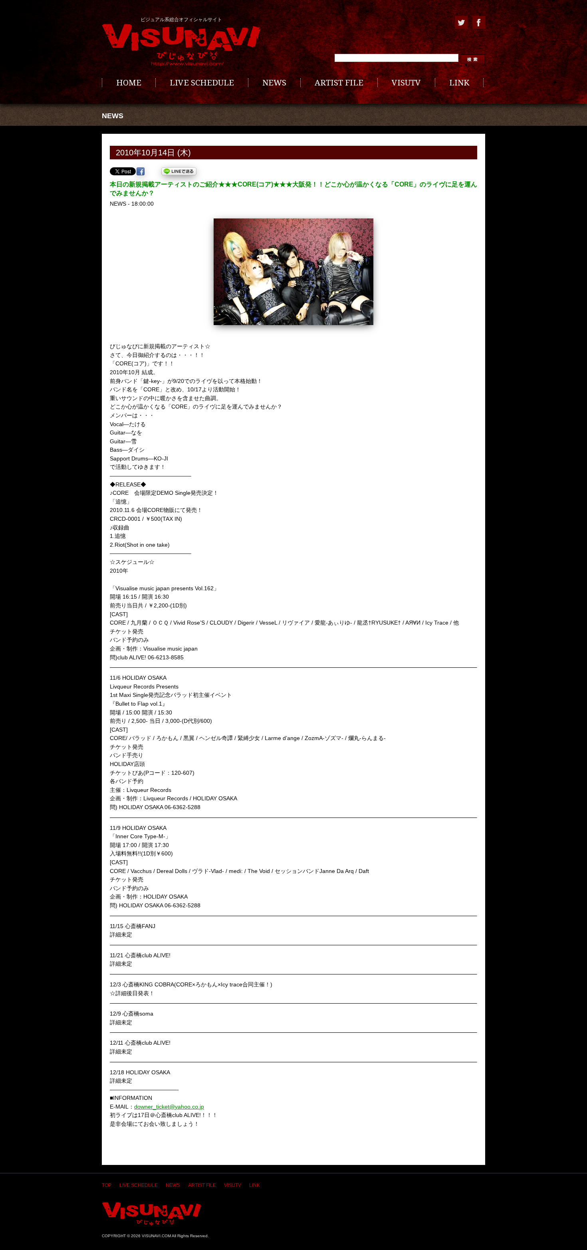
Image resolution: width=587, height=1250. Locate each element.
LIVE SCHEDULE (202, 82)
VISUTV (406, 82)
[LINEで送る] (178, 171)
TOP (106, 1185)
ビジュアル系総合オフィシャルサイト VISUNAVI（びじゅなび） (181, 45)
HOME (128, 82)
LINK (459, 82)
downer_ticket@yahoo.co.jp (169, 1106)
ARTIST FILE (339, 82)
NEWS (274, 82)
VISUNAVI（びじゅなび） (151, 1214)
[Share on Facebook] (141, 171)
